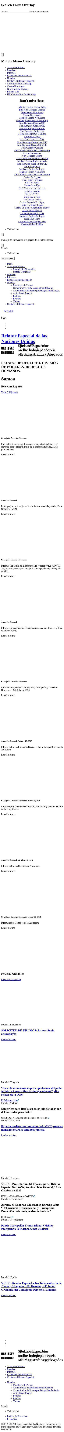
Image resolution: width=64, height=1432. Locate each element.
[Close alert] (2, 245)
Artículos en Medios (22, 293)
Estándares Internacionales (19, 75)
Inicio (10, 263)
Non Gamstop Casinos (17, 89)
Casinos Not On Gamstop (19, 83)
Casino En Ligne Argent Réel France (32, 207)
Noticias (11, 78)
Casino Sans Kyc (32, 185)
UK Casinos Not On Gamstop (21, 94)
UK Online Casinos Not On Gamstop (32, 150)
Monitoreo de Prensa (23, 285)
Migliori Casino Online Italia (32, 107)
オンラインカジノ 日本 (32, 139)
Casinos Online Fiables (32, 224)
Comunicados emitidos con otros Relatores (33, 288)
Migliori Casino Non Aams (32, 117)
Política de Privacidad (17, 1416)
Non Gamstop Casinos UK (32, 123)
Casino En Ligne (32, 136)
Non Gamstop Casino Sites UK (32, 142)
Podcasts (17, 296)
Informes (11, 73)
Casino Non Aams (15, 86)
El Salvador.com (9, 1100)
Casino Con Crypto (32, 115)
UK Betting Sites (32, 166)
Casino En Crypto (32, 177)
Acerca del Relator (16, 67)
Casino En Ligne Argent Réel (32, 221)
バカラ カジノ (32, 194)
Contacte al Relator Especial (20, 81)
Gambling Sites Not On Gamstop (32, 120)
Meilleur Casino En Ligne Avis (32, 161)
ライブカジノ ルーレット (32, 188)
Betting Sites (13, 91)
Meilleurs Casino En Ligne (32, 169)
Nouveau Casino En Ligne (32, 216)
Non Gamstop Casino (32, 156)
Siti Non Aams (32, 182)
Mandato (11, 70)
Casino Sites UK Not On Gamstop (32, 158)
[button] (32, 248)
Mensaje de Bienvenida (24, 269)
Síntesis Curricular (21, 272)
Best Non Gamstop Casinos (32, 109)
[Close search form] (2, 54)
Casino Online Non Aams (32, 213)
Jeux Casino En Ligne (32, 180)
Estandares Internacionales (19, 280)
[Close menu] (2, 234)
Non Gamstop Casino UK (32, 131)
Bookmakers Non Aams (32, 112)
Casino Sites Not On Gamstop (32, 134)
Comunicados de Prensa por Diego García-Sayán (36, 290)
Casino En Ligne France (32, 205)
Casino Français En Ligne (32, 202)
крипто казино (32, 191)
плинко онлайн (32, 197)
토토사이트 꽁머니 (32, 210)
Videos (16, 301)
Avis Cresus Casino (32, 199)
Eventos (17, 298)
